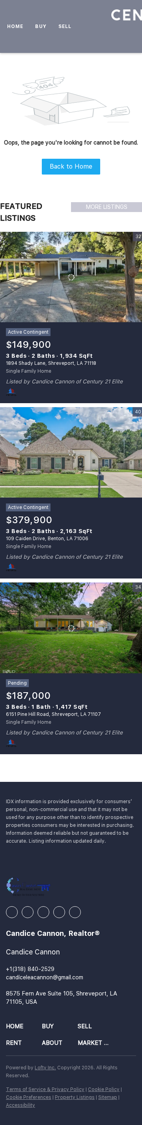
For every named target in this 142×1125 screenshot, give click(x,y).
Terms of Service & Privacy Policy (45, 1089)
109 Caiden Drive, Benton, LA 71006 (47, 538)
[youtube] (59, 912)
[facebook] (12, 912)
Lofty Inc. (45, 1068)
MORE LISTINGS (106, 207)
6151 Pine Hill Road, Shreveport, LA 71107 (53, 714)
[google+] (75, 912)
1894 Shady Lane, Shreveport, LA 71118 (51, 363)
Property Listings (75, 1097)
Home (15, 26)
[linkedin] (28, 912)
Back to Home (71, 166)
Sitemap (107, 1097)
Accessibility (20, 1105)
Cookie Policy (104, 1089)
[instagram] (43, 912)
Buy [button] (40, 26)
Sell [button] (64, 26)
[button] (24, 1026)
